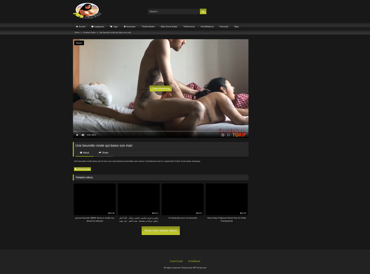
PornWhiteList (207, 26)
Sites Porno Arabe (169, 26)
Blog (236, 26)
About (86, 152)
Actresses (130, 26)
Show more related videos (161, 230)
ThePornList (189, 26)
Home (77, 32)
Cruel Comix (176, 261)
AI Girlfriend (194, 261)
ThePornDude (148, 26)
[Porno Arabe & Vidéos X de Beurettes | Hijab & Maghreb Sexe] (87, 11)
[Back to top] (361, 265)
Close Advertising (161, 88)
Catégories (99, 26)
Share (105, 152)
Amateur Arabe (89, 32)
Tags (115, 26)
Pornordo (224, 26)
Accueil (82, 26)
